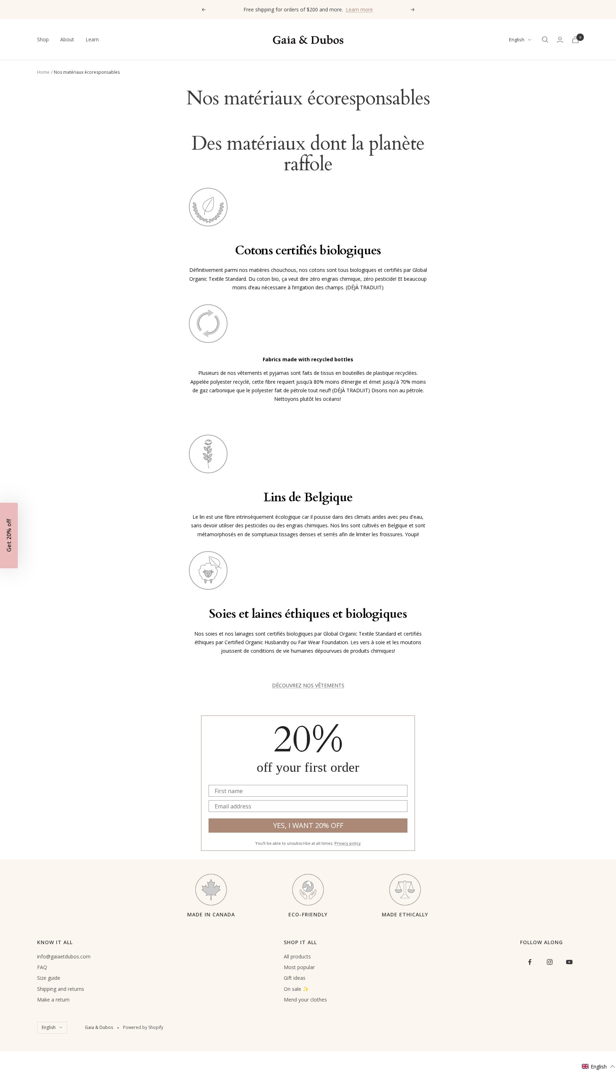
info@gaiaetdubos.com (64, 956)
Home (43, 72)
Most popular (299, 967)
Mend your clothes (305, 999)
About (67, 39)
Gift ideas (295, 977)
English (516, 39)
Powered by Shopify (143, 1027)
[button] (598, 1066)
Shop (43, 39)
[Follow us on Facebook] (530, 962)
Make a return (53, 999)
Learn (92, 39)
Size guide (48, 977)
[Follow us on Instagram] (549, 962)
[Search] (545, 39)
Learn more (359, 9)
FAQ (42, 967)
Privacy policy (347, 843)
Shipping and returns (60, 988)
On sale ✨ (296, 988)
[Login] (560, 40)
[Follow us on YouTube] (569, 962)
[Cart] (575, 39)
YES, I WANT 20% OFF (308, 825)
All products (297, 956)
